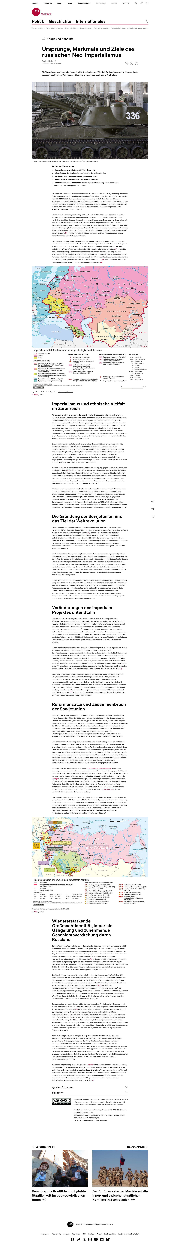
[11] (76, 1009)
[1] (66, 233)
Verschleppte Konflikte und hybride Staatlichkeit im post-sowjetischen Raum (59, 1195)
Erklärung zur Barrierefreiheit (128, 1234)
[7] (121, 669)
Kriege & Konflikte (70, 28)
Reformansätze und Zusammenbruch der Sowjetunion (76, 179)
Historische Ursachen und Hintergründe (141, 28)
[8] (71, 692)
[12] (93, 1080)
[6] (89, 533)
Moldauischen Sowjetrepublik (99, 768)
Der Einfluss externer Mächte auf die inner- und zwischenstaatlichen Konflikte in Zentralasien (120, 1195)
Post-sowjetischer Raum (118, 28)
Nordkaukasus (108, 789)
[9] (91, 959)
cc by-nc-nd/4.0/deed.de (65, 392)
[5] (68, 470)
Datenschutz (56, 1234)
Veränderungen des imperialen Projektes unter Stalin (76, 176)
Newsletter (76, 1234)
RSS (84, 1234)
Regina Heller (49, 61)
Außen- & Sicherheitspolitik (54, 28)
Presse (99, 1234)
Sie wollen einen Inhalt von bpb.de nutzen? (91, 1120)
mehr (126, 3)
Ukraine (90, 1065)
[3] (103, 260)
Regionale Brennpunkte (101, 28)
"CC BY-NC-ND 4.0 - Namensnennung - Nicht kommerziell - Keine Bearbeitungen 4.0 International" (101, 1102)
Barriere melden (110, 1234)
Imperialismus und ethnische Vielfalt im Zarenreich (75, 170)
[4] (101, 262)
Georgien (55, 779)
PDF (36, 395)
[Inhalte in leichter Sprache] (136, 3)
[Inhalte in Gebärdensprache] (141, 3)
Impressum (45, 1234)
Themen (34, 28)
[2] (116, 249)
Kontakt (91, 1234)
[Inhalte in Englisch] (147, 3)
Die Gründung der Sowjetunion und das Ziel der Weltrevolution (80, 173)
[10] (99, 985)
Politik (41, 28)
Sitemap (66, 1234)
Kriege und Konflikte (85, 28)
